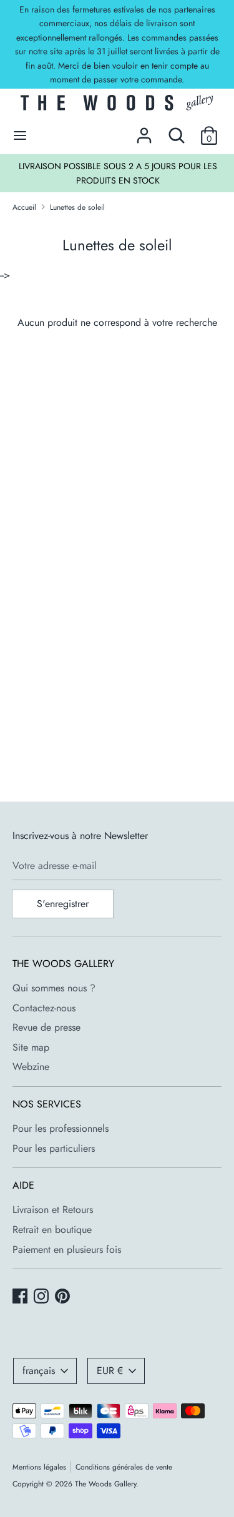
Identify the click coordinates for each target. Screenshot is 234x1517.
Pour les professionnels (60, 1128)
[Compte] (144, 131)
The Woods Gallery (105, 1484)
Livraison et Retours (52, 1209)
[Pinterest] (63, 1297)
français (38, 1370)
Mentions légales (39, 1467)
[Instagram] (42, 1297)
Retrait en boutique (52, 1229)
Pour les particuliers (53, 1148)
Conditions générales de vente (124, 1467)
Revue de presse (46, 1027)
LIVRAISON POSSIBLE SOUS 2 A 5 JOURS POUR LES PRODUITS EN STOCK (118, 173)
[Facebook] (21, 1297)
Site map (30, 1047)
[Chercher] (176, 131)
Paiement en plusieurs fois (66, 1249)
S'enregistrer (63, 903)
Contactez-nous (44, 1008)
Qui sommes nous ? (53, 988)
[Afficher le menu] (19, 135)
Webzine (30, 1066)
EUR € (110, 1370)
